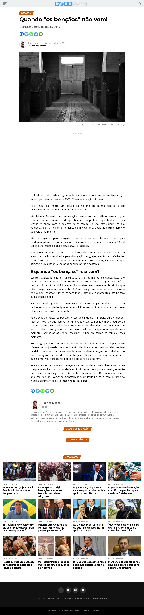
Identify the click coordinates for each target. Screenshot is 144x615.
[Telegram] (36, 34)
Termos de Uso (100, 598)
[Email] (41, 34)
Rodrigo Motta (39, 45)
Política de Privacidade (77, 598)
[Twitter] (26, 34)
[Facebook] (22, 34)
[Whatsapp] (31, 34)
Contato (40, 598)
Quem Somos (54, 598)
